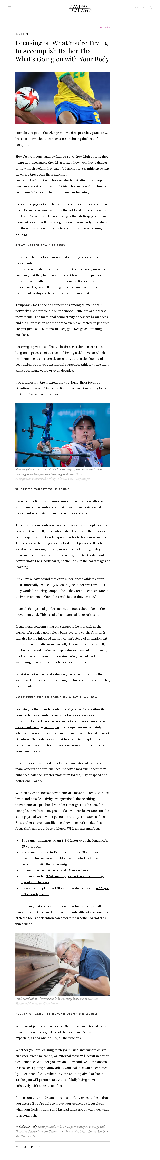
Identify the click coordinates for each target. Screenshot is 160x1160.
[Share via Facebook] (16, 1146)
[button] (9, 8)
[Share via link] (39, 1146)
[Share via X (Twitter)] (24, 1146)
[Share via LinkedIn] (32, 1146)
